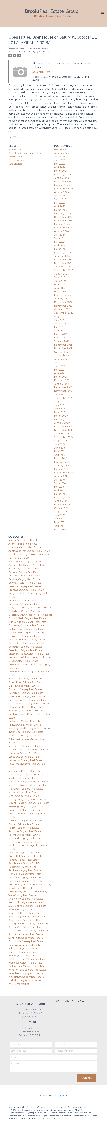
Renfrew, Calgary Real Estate (24, 870)
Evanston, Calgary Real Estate (25, 689)
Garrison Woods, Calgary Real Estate (28, 703)
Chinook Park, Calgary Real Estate (33, 51)
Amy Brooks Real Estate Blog (24, 153)
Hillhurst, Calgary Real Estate (24, 725)
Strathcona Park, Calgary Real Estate (28, 930)
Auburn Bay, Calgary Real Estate (26, 565)
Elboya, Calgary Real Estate (23, 686)
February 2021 (62, 380)
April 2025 (59, 206)
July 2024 (59, 234)
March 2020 (61, 415)
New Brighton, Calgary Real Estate (27, 806)
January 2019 (61, 465)
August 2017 (61, 511)
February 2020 (62, 419)
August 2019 (61, 440)
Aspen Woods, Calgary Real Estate (27, 561)
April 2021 (59, 373)
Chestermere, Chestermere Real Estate (30, 615)
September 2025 (63, 188)
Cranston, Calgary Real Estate (24, 636)
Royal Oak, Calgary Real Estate (25, 881)
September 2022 (63, 313)
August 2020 (61, 401)
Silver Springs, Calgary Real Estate (27, 906)
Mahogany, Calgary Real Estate (25, 771)
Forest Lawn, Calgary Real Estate (26, 696)
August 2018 (61, 476)
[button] (25, 1022)
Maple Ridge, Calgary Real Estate (26, 774)
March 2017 (60, 529)
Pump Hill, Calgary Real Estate (25, 856)
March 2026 (60, 171)
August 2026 (61, 153)
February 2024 (62, 252)
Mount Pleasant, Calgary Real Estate (28, 803)
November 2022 (63, 305)
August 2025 (61, 192)
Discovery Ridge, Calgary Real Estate (28, 654)
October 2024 (62, 224)
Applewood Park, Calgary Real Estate (29, 551)
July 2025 (59, 195)
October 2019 (61, 433)
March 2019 (60, 458)
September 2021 (63, 355)
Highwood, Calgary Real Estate (25, 721)
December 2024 (63, 217)
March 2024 (61, 249)
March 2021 (60, 377)
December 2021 (63, 344)
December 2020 (63, 387)
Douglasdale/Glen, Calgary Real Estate (30, 657)
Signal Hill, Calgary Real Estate (25, 902)
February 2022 (62, 337)
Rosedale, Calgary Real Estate (25, 877)
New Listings (15, 156)
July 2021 (59, 362)
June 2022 (60, 323)
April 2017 (59, 526)
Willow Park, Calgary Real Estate (26, 966)
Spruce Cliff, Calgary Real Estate (26, 927)
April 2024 (60, 245)
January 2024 (62, 256)
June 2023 (60, 281)
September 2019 (63, 437)
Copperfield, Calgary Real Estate (26, 632)
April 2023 (60, 288)
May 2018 (59, 487)
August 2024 (61, 231)
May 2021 (59, 369)
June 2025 (60, 199)
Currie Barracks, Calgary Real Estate (28, 643)
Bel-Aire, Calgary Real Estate (24, 575)
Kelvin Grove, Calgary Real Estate (26, 735)
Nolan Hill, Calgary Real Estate (25, 810)
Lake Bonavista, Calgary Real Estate (28, 749)
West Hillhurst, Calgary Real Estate (27, 959)
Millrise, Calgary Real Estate (23, 792)
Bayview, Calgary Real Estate (24, 572)
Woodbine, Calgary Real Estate (25, 973)
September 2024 (63, 227)
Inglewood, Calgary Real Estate (25, 732)
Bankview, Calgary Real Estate (25, 568)
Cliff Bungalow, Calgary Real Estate (28, 622)
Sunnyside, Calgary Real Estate (25, 938)
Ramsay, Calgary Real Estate (24, 860)
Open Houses (16, 160)
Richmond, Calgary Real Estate (25, 874)
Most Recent (61, 149)
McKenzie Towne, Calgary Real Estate (29, 785)
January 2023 (62, 298)
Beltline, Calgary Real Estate (24, 579)
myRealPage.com (59, 1095)
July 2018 (59, 479)
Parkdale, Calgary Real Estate (24, 831)
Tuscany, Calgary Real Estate (24, 945)
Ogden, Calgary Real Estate (23, 824)
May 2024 (59, 242)
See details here (41, 72)
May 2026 (59, 163)
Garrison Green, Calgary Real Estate (28, 700)
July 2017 (59, 515)
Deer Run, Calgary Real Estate (25, 650)
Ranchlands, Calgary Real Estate (26, 863)
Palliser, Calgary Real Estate (23, 827)
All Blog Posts (16, 149)
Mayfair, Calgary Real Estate (23, 778)
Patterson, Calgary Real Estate (25, 842)
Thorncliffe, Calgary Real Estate (26, 941)
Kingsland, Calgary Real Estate (25, 746)
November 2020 (63, 391)
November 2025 (63, 181)
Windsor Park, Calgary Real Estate (27, 970)
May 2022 (59, 327)
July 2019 (59, 444)
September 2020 (63, 398)
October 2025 (62, 185)
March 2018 (60, 494)
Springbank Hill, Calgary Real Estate (28, 923)
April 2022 (60, 330)
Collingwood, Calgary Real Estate (26, 629)
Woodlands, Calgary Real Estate (26, 977)
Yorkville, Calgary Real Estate (24, 980)
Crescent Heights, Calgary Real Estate (29, 639)
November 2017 (63, 504)
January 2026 (61, 178)
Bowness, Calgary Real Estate (24, 582)
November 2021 (63, 348)
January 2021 (61, 384)
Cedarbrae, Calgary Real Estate (25, 611)
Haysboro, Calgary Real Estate (25, 710)
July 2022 (59, 320)
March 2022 (61, 334)
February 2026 (62, 174)
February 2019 (62, 462)
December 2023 (63, 259)
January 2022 (62, 341)
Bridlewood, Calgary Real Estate (26, 600)
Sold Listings (15, 163)
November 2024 (63, 220)
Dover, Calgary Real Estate (23, 661)
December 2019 (63, 426)
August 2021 (61, 359)
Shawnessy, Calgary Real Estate (25, 898)
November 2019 (63, 430)
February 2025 (62, 213)
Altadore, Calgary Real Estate (24, 547)
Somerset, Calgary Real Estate (25, 913)
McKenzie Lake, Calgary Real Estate (28, 781)
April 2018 (59, 490)
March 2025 (60, 210)
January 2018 (61, 501)
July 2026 (59, 156)
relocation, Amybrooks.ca (22, 867)
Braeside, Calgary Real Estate (24, 586)
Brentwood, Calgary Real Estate (26, 590)
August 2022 (61, 316)
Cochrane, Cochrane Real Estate (26, 625)
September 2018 (63, 472)
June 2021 (60, 366)
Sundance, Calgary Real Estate (25, 934)
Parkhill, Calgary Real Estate (24, 835)
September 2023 (63, 270)
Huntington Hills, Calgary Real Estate (29, 728)
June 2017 (60, 518)
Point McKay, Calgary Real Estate (26, 852)
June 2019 (60, 448)
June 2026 (60, 160)
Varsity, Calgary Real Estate (23, 952)
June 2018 (60, 483)
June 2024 (60, 238)
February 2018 (62, 497)
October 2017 (61, 508)
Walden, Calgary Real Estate (24, 955)
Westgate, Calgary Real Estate (25, 962)
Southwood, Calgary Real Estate (26, 920)
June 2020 (60, 408)
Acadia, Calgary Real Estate (23, 540)
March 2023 (61, 291)
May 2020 (59, 412)
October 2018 (62, 469)
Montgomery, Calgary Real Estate (27, 799)
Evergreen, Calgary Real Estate (25, 693)
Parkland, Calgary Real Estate (25, 838)
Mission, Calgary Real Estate (23, 796)
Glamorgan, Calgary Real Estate (26, 707)
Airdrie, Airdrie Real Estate (22, 544)
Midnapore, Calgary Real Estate (25, 788)
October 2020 (62, 394)
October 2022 (62, 309)
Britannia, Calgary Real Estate (24, 604)
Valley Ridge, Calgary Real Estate (26, 948)
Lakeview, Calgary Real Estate (24, 753)
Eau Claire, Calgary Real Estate (25, 678)
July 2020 (59, 405)
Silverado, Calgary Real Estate (24, 909)
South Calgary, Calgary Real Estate (27, 916)
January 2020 (62, 423)
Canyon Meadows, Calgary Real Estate (29, 607)
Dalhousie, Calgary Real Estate (25, 646)
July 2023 (59, 277)
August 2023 (61, 273)
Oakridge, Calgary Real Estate (25, 820)
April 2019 (59, 455)
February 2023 (62, 295)
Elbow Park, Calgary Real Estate (26, 682)
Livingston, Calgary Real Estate (25, 760)
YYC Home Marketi (18, 984)
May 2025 (59, 203)
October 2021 (61, 352)
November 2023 (63, 263)
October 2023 (62, 266)
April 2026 (59, 167)
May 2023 (59, 284)
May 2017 (59, 522)
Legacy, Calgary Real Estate (23, 756)
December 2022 (63, 302)
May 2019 (59, 451)
